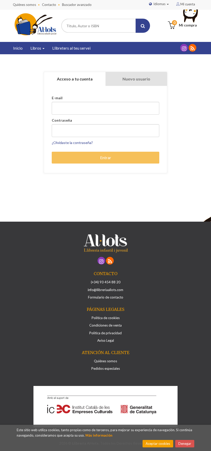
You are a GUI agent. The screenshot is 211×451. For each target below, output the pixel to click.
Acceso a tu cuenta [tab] (75, 78)
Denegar (184, 443)
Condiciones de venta (105, 325)
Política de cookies (106, 318)
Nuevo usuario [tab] (136, 78)
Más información (98, 435)
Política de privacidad (105, 333)
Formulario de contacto (105, 297)
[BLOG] (192, 48)
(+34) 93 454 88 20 (105, 282)
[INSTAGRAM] (184, 48)
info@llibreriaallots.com (105, 290)
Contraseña (62, 120)
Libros (36, 48)
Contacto (49, 5)
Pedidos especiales (105, 368)
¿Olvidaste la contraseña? (72, 142)
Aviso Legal (105, 340)
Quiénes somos (24, 5)
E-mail (57, 98)
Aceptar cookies (158, 443)
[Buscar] (143, 26)
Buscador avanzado (77, 5)
